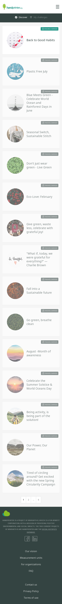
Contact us (31, 584)
